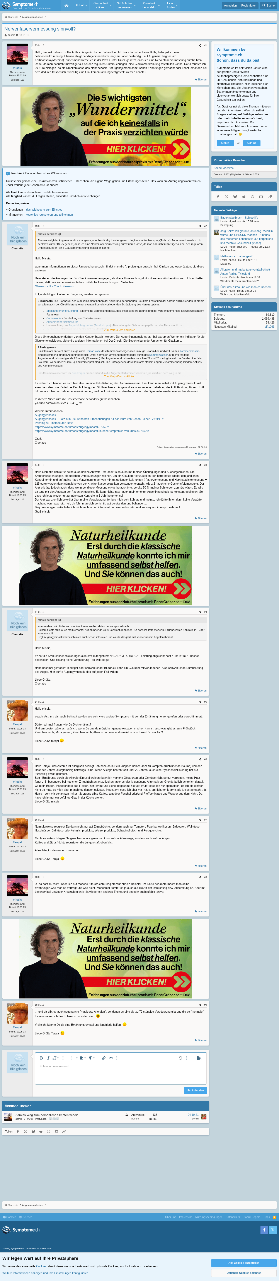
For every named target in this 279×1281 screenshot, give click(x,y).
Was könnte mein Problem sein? (239, 281)
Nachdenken (228, 250)
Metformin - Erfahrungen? (236, 256)
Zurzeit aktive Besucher (230, 160)
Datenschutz (233, 1217)
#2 (205, 226)
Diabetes (225, 264)
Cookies (11, 1217)
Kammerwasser (158, 354)
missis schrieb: (47, 234)
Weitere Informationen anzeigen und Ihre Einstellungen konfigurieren (45, 1273)
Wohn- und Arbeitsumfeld (235, 294)
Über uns (170, 1217)
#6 (205, 759)
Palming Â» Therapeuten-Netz (54, 422)
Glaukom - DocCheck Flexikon (54, 286)
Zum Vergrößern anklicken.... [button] (121, 330)
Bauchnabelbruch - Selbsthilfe (239, 217)
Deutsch (27, 1217)
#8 (205, 877)
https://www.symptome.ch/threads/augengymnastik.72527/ (72, 427)
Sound (218, 168)
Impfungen (40, 1118)
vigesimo (228, 168)
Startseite (66, 5)
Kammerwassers (189, 351)
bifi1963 (269, 326)
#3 (205, 465)
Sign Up (252, 143)
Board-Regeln (251, 1217)
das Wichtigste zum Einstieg (44, 209)
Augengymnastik (45, 415)
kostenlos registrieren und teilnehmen (49, 214)
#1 (205, 45)
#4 (205, 612)
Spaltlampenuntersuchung (62, 310)
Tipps (266, 1217)
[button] (80, 5)
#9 (205, 1004)
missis (11, 35)
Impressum (185, 1217)
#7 (205, 819)
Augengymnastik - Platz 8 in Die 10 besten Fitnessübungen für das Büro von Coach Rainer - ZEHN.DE (100, 419)
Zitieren (202, 79)
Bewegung (226, 225)
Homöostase (93, 351)
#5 (205, 701)
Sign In (225, 143)
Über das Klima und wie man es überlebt (245, 287)
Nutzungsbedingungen (209, 1217)
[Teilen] (200, 45)
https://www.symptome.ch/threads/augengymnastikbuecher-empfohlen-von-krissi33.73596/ (92, 431)
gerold (195, 1118)
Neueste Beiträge (225, 210)
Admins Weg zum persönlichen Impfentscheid (46, 1115)
